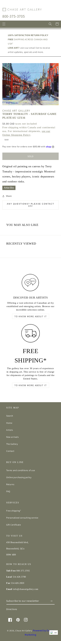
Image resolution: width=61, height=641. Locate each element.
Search (9, 415)
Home (9, 423)
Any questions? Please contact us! (30, 205)
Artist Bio (9, 187)
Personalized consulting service (22, 517)
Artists (9, 430)
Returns (10, 484)
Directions (11, 609)
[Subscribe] (51, 601)
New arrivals (12, 437)
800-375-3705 (13, 16)
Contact (10, 451)
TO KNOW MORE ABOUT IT (30, 316)
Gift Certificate (13, 524)
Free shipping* (13, 510)
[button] (3, 24)
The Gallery (12, 444)
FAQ (8, 491)
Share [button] (9, 196)
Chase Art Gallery (23, 630)
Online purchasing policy (18, 477)
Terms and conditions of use (20, 470)
